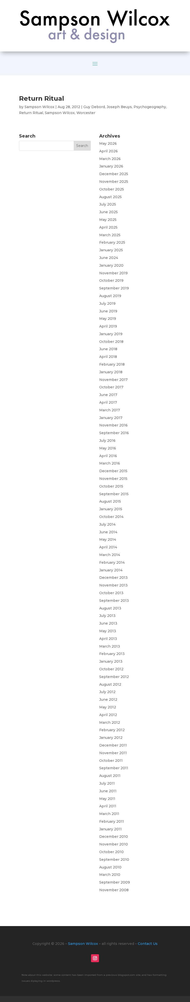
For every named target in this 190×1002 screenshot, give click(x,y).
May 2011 (107, 798)
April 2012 (108, 715)
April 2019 (108, 326)
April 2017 (108, 402)
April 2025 (108, 227)
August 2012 (110, 684)
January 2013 (110, 661)
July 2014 (107, 524)
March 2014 (109, 555)
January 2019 (110, 334)
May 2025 (108, 219)
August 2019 (110, 296)
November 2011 (113, 753)
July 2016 (107, 440)
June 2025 (108, 212)
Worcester (85, 113)
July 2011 (107, 783)
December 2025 (113, 174)
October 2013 (111, 593)
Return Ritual (41, 98)
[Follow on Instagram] (95, 958)
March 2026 (110, 159)
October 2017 (111, 387)
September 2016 (114, 433)
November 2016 (113, 425)
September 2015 (114, 494)
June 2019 (108, 311)
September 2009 (114, 882)
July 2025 (107, 204)
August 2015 (110, 501)
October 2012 (111, 669)
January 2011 (110, 829)
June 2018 (108, 349)
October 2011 (111, 760)
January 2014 (110, 570)
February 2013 (112, 654)
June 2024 (108, 258)
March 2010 (109, 874)
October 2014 (111, 516)
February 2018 (112, 364)
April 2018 (108, 356)
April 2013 (108, 638)
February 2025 (112, 242)
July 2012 (107, 692)
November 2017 (113, 379)
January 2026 (111, 166)
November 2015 (113, 478)
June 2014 (108, 532)
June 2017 (108, 395)
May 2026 (108, 143)
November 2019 (113, 273)
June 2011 (108, 791)
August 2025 (110, 197)
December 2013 (113, 577)
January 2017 (110, 418)
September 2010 (114, 859)
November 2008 (114, 890)
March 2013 (109, 646)
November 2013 (113, 585)
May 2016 (107, 448)
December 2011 (113, 745)
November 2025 (113, 181)
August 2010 (110, 867)
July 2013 (107, 615)
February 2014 (112, 562)
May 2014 (107, 539)
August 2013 (110, 608)
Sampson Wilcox (39, 107)
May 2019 (107, 318)
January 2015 (110, 509)
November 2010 (113, 844)
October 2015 (111, 486)
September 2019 (114, 288)
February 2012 (112, 730)
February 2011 (111, 821)
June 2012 (108, 699)
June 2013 (108, 623)
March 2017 (109, 410)
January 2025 (111, 250)
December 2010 (113, 836)
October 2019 (111, 280)
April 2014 (108, 547)
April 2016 (108, 456)
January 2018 (110, 372)
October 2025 (111, 189)
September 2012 (114, 677)
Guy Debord (94, 107)
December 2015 (113, 471)
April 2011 (107, 806)
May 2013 (107, 631)
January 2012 (110, 737)
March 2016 (109, 463)
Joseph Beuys (119, 107)
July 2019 (107, 303)
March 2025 (109, 235)
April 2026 (108, 151)
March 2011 (109, 814)
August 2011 (109, 775)
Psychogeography (150, 107)
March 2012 (109, 722)
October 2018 (111, 341)
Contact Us (148, 943)
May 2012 (107, 707)
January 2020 (111, 265)
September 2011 (113, 768)
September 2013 (114, 600)
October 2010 (111, 852)
